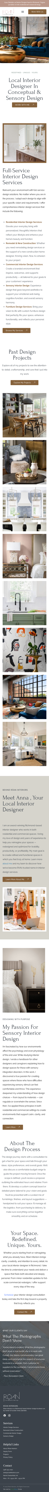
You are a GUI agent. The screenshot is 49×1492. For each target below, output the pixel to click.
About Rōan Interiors (10, 1448)
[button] (22, 12)
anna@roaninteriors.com (11, 1472)
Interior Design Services (11, 1427)
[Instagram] (9, 1415)
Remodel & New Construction (21, 243)
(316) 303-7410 (8, 1470)
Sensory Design (8, 1436)
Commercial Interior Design (12, 1433)
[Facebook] (4, 1415)
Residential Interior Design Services (24, 222)
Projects (6, 1454)
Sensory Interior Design (18, 285)
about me (7, 863)
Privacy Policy (8, 1457)
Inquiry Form (7, 1451)
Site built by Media (12, 1489)
